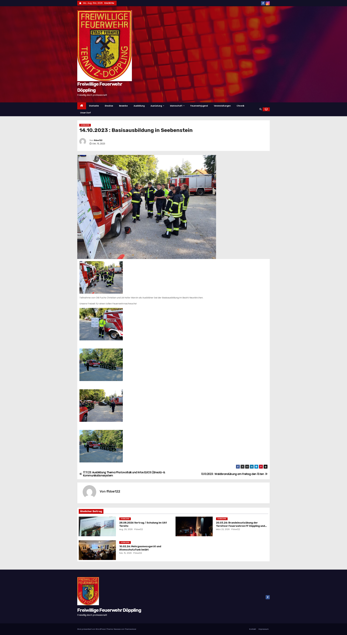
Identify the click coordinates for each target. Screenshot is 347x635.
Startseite (94, 105)
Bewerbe (123, 105)
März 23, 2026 (223, 529)
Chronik (240, 105)
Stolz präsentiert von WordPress (91, 629)
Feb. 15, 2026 (125, 553)
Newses (117, 629)
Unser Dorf (85, 112)
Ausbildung (139, 105)
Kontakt (252, 629)
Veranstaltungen (222, 105)
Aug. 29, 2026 (126, 529)
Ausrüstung (157, 105)
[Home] (81, 105)
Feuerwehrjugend (199, 105)
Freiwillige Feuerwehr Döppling (109, 610)
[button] (260, 109)
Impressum (264, 629)
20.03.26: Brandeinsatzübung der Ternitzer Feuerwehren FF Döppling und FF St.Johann (240, 526)
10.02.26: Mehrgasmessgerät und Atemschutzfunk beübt (140, 548)
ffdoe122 (98, 140)
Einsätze (109, 105)
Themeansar (130, 629)
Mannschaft (176, 105)
